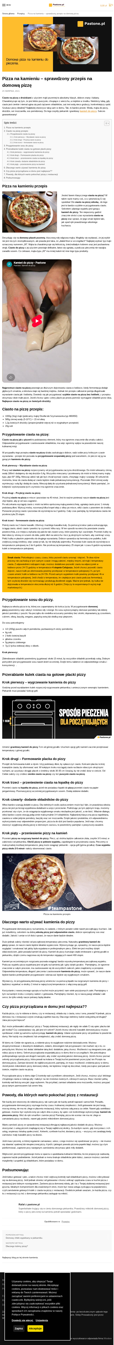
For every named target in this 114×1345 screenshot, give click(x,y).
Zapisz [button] (19, 1328)
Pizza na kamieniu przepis (18, 127)
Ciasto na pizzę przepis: (17, 131)
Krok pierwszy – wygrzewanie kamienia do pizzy (29, 152)
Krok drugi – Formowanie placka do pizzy (26, 155)
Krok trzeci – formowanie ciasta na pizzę (28, 142)
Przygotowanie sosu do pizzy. (20, 146)
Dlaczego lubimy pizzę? (17, 1246)
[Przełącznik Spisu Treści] (105, 123)
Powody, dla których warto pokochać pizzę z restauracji (32, 174)
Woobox (108, 1338)
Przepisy (21, 13)
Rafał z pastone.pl (29, 1204)
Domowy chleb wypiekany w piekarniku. (24, 1238)
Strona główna (8, 13)
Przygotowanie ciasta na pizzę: (22, 134)
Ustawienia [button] (42, 1320)
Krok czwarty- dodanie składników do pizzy (27, 161)
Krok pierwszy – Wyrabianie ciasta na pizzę (30, 137)
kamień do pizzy (88, 111)
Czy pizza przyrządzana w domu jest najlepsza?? (29, 171)
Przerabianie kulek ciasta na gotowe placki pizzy (28, 149)
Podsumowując (13, 178)
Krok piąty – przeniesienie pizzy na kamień (27, 164)
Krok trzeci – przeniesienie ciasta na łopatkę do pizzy (31, 158)
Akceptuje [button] (35, 1328)
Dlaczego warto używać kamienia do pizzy (26, 168)
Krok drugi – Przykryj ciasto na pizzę (27, 140)
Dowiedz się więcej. (22, 1320)
